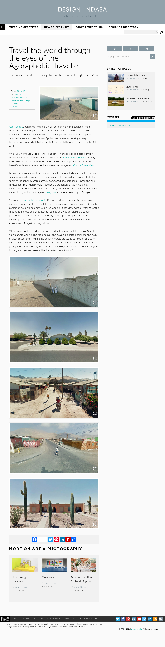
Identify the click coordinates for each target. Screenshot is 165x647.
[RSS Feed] (155, 619)
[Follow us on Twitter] (114, 48)
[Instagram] (134, 619)
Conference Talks (89, 27)
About (15, 618)
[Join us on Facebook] (130, 48)
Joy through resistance (20, 579)
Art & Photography (19, 97)
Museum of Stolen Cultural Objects (82, 579)
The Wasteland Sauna (136, 75)
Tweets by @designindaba (121, 125)
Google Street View (83, 165)
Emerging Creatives (23, 27)
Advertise (39, 618)
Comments (15, 106)
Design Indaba (136, 629)
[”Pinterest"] (146, 48)
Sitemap (77, 618)
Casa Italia (48, 577)
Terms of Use (90, 618)
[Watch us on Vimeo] (144, 619)
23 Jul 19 (21, 91)
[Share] (73, 539)
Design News (20, 586)
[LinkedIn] (62, 539)
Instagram (50, 192)
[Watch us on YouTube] (139, 619)
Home (2, 27)
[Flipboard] (68, 539)
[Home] (82, 10)
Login (67, 618)
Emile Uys (18, 94)
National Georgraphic (34, 200)
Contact (26, 618)
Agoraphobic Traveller (75, 157)
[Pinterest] (56, 539)
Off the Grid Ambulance (137, 98)
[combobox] (141, 32)
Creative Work (17, 100)
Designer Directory (123, 27)
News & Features (56, 27)
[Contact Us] (161, 619)
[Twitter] (50, 539)
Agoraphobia (16, 126)
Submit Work (54, 618)
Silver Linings (132, 86)
